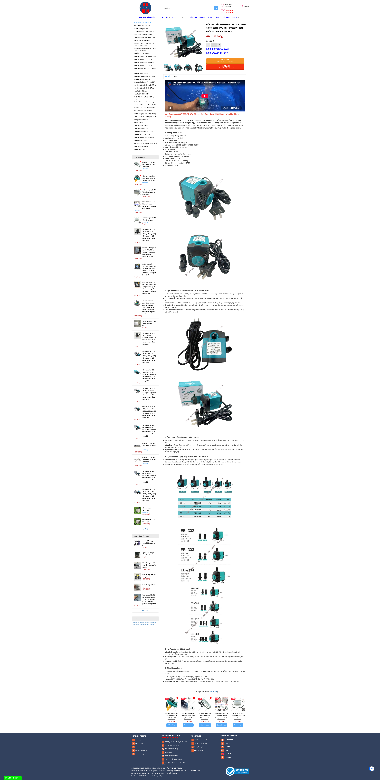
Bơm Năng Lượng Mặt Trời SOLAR (144, 37)
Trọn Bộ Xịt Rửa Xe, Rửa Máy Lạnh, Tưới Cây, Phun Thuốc (144, 44)
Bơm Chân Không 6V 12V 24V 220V (145, 105)
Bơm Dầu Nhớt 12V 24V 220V (143, 59)
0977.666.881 (230, 10)
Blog (179, 17)
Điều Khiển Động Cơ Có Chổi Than (144, 88)
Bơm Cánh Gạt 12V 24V (141, 128)
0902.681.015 (230, 12)
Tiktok (216, 17)
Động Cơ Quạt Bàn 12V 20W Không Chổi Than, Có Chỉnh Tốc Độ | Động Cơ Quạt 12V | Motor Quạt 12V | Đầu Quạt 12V (149, 599)
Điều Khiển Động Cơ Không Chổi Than (145, 85)
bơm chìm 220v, (145, 622)
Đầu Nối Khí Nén (138, 122)
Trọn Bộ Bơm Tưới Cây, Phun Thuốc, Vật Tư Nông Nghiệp (145, 49)
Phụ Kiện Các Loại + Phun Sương (144, 102)
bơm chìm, (136, 622)
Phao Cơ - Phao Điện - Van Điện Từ (144, 108)
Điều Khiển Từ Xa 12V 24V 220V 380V (145, 143)
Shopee (202, 17)
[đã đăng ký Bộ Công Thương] (237, 771)
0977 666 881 (168, 745)
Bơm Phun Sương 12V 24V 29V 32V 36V (145, 69)
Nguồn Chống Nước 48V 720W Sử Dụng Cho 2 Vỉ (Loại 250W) (149, 192)
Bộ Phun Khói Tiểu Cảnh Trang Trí (144, 31)
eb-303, (147, 624)
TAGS (175, 76)
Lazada (209, 17)
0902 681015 (168, 749)
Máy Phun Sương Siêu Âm (142, 26)
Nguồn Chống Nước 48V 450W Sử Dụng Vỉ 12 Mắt (149, 324)
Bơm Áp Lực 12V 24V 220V (142, 53)
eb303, (152, 624)
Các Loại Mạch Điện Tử (141, 146)
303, (151, 622)
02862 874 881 (168, 752)
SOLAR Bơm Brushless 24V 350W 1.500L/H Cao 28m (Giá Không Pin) (149, 178)
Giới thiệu (165, 17)
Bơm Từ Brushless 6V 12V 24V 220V (145, 62)
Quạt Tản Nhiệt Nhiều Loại (142, 79)
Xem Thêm (145, 529)
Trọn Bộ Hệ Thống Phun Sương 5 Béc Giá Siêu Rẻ (148, 543)
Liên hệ (235, 17)
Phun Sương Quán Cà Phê (142, 40)
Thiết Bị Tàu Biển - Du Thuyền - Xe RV (145, 117)
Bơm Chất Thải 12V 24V (141, 125)
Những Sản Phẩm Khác (141, 119)
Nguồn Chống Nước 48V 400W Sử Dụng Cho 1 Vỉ (238, 716)
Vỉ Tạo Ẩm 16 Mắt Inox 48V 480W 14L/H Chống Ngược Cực (149, 459)
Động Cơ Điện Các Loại (140, 91)
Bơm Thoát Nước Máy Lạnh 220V (144, 137)
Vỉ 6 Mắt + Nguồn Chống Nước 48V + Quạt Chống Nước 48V (149, 565)
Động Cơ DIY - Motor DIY (141, 94)
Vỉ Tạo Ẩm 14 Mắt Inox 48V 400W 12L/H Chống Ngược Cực (149, 446)
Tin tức (173, 17)
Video (186, 17)
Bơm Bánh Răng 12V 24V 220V (143, 131)
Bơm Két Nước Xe (139, 149)
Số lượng (210, 41)
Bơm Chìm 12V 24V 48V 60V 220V (144, 76)
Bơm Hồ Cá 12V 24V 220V (142, 134)
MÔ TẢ (167, 76)
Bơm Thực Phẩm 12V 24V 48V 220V (145, 56)
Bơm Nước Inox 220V (140, 140)
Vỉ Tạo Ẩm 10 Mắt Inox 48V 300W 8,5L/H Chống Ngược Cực (149, 164)
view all (213, 692)
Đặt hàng (193, 17)
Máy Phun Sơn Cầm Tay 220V (143, 111)
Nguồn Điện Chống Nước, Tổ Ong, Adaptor (144, 98)
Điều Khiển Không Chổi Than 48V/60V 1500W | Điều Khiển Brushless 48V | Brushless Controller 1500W (149, 252)
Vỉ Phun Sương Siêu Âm (141, 28)
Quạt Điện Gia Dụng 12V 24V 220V (144, 82)
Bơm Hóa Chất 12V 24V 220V (143, 65)
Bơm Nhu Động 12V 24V (141, 73)
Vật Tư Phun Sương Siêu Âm (143, 34)
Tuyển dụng (225, 17)
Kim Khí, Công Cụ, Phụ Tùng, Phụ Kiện (145, 114)
